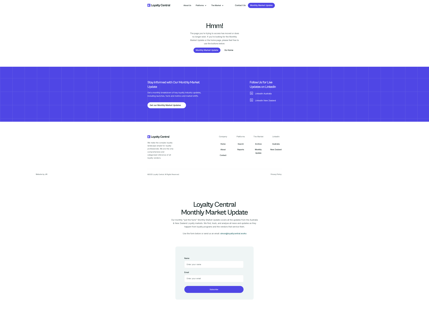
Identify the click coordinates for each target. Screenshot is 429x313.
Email (186, 272)
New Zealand (276, 149)
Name (186, 258)
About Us (187, 5)
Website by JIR (41, 174)
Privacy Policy (276, 174)
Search (241, 144)
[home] (158, 5)
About (223, 149)
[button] (201, 5)
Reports (240, 149)
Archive (258, 144)
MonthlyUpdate (258, 151)
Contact (223, 155)
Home (223, 144)
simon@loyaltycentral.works (233, 233)
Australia (276, 144)
